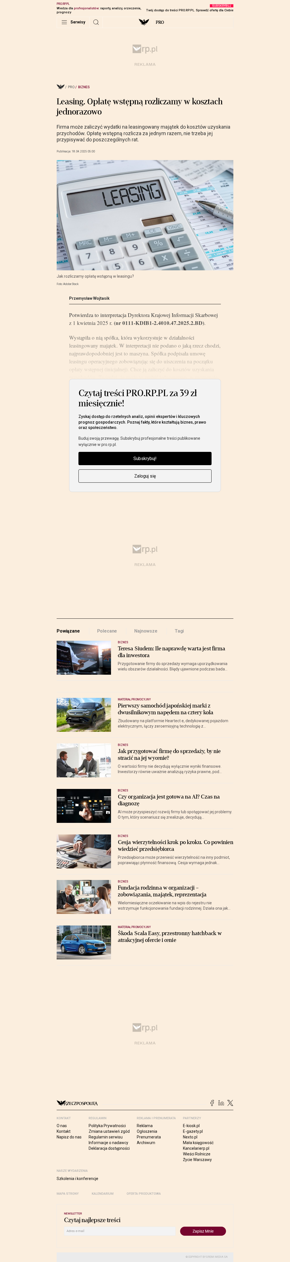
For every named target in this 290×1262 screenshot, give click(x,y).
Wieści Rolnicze (196, 1154)
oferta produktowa (144, 1194)
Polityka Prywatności (107, 1125)
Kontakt (64, 1131)
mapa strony (68, 1194)
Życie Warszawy (197, 1159)
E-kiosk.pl (191, 1125)
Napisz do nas (69, 1137)
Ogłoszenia (147, 1131)
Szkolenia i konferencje (77, 1178)
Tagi (179, 631)
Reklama (145, 1125)
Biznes (84, 87)
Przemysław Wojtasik (89, 298)
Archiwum (146, 1142)
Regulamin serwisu (106, 1137)
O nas (62, 1125)
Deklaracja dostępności (109, 1148)
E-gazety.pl (193, 1131)
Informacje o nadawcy (108, 1142)
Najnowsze (145, 631)
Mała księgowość (198, 1142)
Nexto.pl (190, 1137)
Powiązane (68, 631)
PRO (160, 22)
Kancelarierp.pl (196, 1148)
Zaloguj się (145, 476)
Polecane (107, 631)
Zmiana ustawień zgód (109, 1131)
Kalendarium (103, 1194)
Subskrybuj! (145, 458)
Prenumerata (149, 1137)
